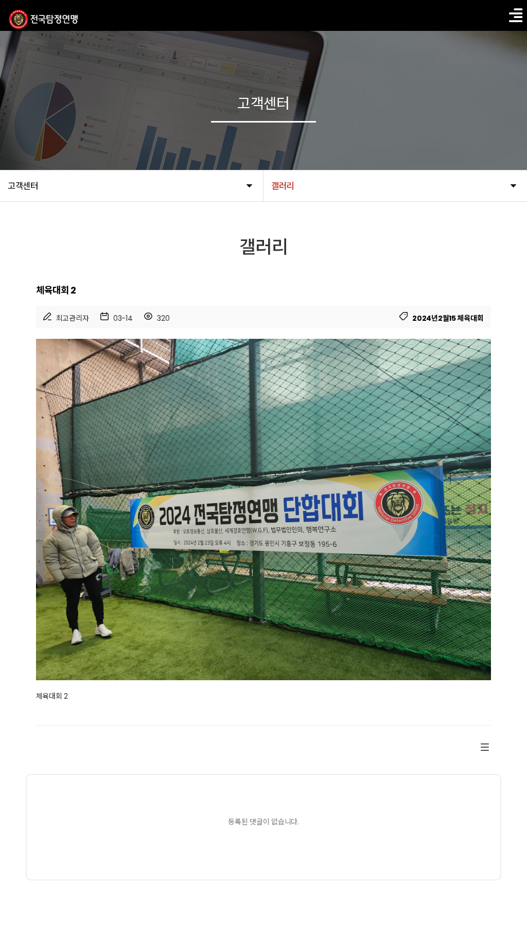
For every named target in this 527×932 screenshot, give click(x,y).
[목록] (485, 746)
